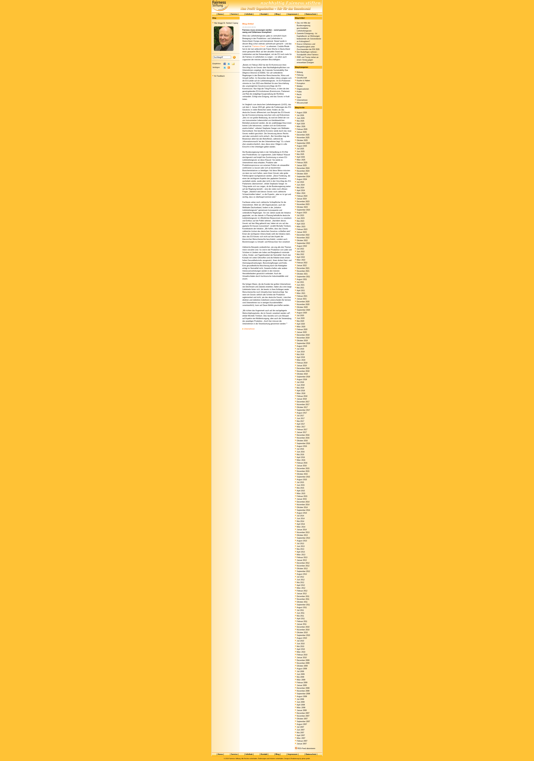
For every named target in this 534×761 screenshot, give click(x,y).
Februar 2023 (302, 229)
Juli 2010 (300, 641)
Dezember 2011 (303, 596)
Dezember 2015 (303, 468)
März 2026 (301, 126)
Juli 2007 (300, 727)
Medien (300, 86)
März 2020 (301, 327)
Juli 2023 (300, 215)
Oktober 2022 (302, 240)
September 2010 (303, 635)
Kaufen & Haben (303, 81)
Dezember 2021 (303, 268)
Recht (299, 94)
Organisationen (303, 89)
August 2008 (302, 696)
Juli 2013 (300, 543)
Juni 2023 (301, 218)
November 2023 (303, 204)
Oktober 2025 (302, 140)
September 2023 (303, 210)
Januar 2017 (302, 432)
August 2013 (302, 541)
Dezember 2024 (303, 168)
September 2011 (303, 605)
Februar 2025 (302, 163)
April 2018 (301, 391)
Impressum (292, 14)
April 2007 (301, 735)
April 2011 (301, 619)
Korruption (301, 83)
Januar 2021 (302, 299)
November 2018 (303, 371)
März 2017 (301, 427)
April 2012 (301, 585)
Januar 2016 (302, 466)
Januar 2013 (302, 560)
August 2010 (302, 638)
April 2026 (301, 124)
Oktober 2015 (302, 474)
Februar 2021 (302, 296)
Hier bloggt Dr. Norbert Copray (226, 23)
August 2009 (302, 669)
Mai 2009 (300, 677)
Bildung (300, 72)
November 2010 (303, 630)
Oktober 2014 (302, 507)
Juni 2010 (301, 644)
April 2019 (301, 357)
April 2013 (301, 552)
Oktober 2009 (302, 666)
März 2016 (301, 460)
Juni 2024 (301, 185)
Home (220, 14)
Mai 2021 (300, 288)
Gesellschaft (302, 78)
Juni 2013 (301, 546)
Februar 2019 (302, 363)
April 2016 (301, 457)
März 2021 (301, 293)
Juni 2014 (301, 518)
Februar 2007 (302, 741)
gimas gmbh (306, 758)
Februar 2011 (302, 621)
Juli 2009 (300, 671)
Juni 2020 (301, 318)
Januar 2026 (302, 132)
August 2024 (302, 179)
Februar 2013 (302, 557)
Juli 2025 (300, 149)
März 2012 (301, 588)
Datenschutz (311, 14)
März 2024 (301, 193)
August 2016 (302, 446)
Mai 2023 (300, 221)
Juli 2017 (300, 416)
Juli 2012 (300, 577)
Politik (299, 92)
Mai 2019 (300, 354)
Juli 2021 (300, 282)
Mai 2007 (300, 733)
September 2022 (303, 243)
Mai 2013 (300, 549)
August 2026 (302, 112)
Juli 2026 (300, 115)
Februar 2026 (302, 129)
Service (234, 14)
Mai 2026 (300, 121)
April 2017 (301, 424)
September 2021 (303, 277)
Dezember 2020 (303, 302)
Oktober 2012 (302, 568)
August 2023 (302, 213)
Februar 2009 (302, 682)
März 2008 (301, 708)
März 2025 (301, 160)
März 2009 (301, 680)
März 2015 (301, 493)
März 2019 (301, 360)
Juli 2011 (300, 610)
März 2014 (301, 527)
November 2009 (303, 663)
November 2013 (303, 532)
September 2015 (303, 477)
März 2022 (301, 260)
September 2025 (303, 143)
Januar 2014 (302, 530)
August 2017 (302, 413)
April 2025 (301, 157)
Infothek (249, 14)
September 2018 (303, 377)
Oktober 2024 (302, 174)
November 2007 (303, 716)
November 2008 (303, 691)
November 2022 (303, 238)
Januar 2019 (302, 366)
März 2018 (301, 393)
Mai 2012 (300, 582)
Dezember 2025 (303, 135)
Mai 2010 (300, 646)
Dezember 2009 (303, 660)
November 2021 (303, 271)
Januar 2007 (302, 744)
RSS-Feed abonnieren (306, 748)
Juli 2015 (300, 482)
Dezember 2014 (303, 502)
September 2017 (303, 410)
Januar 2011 (301, 624)
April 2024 (301, 190)
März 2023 (301, 226)
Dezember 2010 (303, 627)
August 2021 (302, 279)
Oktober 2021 (302, 274)
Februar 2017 (302, 429)
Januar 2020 (302, 332)
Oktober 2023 (302, 207)
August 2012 (302, 574)
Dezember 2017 (303, 402)
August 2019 (302, 346)
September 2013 (303, 538)
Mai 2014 (300, 521)
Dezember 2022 (303, 235)
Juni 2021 (301, 285)
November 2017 (303, 404)
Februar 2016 (302, 463)
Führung (300, 75)
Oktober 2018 (302, 374)
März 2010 (301, 652)
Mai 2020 (300, 321)
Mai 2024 (300, 188)
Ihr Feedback (219, 76)
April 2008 (301, 705)
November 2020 (303, 304)
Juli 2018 (300, 382)
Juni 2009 (301, 674)
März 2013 (301, 555)
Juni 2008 (301, 702)
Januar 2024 (302, 199)
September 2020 (303, 310)
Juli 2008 (300, 699)
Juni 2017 (301, 418)
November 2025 (303, 138)
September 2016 (303, 443)
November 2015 (303, 471)
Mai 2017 (300, 421)
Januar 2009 (302, 685)
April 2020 (301, 324)
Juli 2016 (300, 449)
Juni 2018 (301, 385)
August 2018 (302, 379)
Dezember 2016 (303, 435)
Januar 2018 (302, 399)
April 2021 (301, 290)
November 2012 (303, 566)
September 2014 (303, 510)
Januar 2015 (302, 499)
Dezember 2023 (303, 201)
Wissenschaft (302, 103)
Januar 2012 (302, 594)
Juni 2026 (301, 118)
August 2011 (302, 607)
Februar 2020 (302, 329)
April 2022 (301, 257)
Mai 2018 (300, 388)
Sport (299, 97)
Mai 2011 (300, 616)
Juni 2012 (301, 580)
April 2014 (301, 524)
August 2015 (302, 480)
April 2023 (301, 224)
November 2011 (303, 599)
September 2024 (303, 176)
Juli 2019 (300, 349)
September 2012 (303, 571)
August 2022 (302, 246)
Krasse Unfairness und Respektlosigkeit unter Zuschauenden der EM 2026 (308, 46)
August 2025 (302, 146)
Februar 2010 (302, 655)
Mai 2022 (300, 254)
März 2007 (301, 738)
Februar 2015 (302, 496)
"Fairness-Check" (259, 46)
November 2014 (303, 505)
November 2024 (303, 171)
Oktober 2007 (302, 719)
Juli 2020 (300, 315)
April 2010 (301, 649)
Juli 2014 (300, 516)
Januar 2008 (302, 710)
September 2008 (303, 694)
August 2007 (302, 724)
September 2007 (303, 721)
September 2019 (303, 343)
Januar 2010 (302, 657)
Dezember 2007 (303, 713)
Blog (277, 14)
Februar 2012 (302, 591)
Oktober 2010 (302, 632)
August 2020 (302, 313)
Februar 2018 (302, 396)
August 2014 (302, 513)
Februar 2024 (302, 196)
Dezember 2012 (303, 563)
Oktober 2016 (302, 441)
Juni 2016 (301, 452)
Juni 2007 (301, 730)
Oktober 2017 (302, 407)
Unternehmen (249, 329)
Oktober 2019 (302, 340)
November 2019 (303, 338)
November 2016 (303, 438)
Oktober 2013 (302, 535)
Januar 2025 (302, 165)
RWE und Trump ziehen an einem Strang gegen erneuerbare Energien (307, 60)
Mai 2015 (300, 488)
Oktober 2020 (302, 307)
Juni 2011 (300, 613)
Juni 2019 (301, 352)
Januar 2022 (302, 265)
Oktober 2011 (302, 602)
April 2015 (301, 491)
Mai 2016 (300, 454)
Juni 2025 (301, 151)
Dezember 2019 (303, 335)
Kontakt (264, 14)
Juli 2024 (300, 182)
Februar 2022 (302, 263)
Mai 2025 (300, 154)
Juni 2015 (301, 485)
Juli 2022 (300, 249)
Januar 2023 (302, 232)
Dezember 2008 (303, 688)
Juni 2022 (301, 252)
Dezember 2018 (303, 368)
